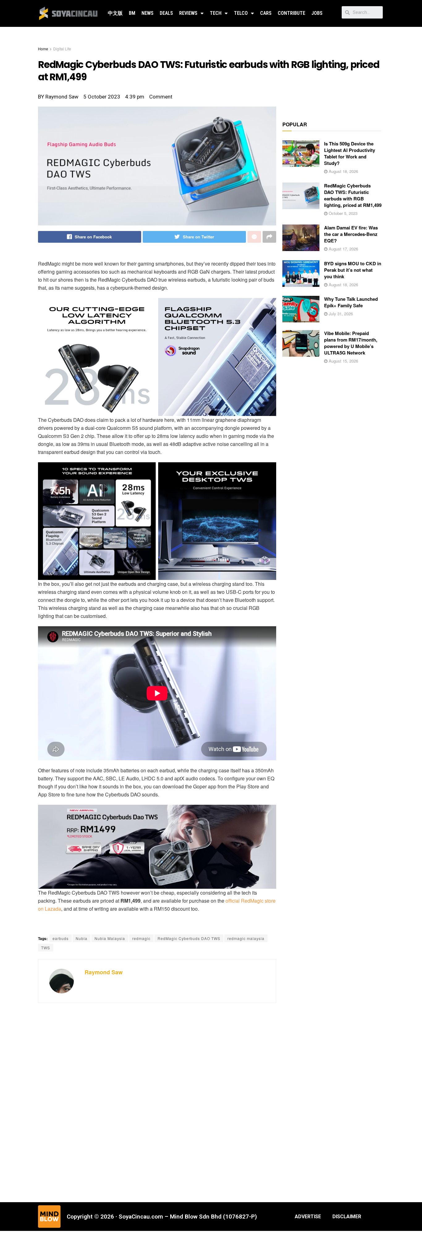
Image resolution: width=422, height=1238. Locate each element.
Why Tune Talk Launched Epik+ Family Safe (351, 302)
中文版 (115, 13)
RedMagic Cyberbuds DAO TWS (189, 938)
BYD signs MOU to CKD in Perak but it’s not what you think (352, 270)
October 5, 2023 (342, 213)
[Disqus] (157, 1102)
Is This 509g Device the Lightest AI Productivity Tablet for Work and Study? (349, 153)
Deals (166, 13)
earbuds (61, 938)
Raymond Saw (104, 972)
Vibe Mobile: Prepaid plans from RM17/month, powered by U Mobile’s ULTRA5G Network (350, 343)
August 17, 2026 (342, 249)
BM (132, 13)
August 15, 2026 (342, 361)
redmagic (141, 938)
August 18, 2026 (342, 171)
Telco (241, 13)
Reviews (188, 13)
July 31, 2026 (340, 314)
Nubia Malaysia (110, 938)
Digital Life (62, 48)
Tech (216, 13)
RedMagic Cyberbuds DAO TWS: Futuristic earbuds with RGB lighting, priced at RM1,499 (353, 195)
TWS (45, 947)
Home (43, 48)
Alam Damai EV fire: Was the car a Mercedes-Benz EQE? (351, 234)
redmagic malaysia (245, 938)
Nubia (81, 938)
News (147, 13)
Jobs (317, 13)
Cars (266, 13)
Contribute (291, 13)
